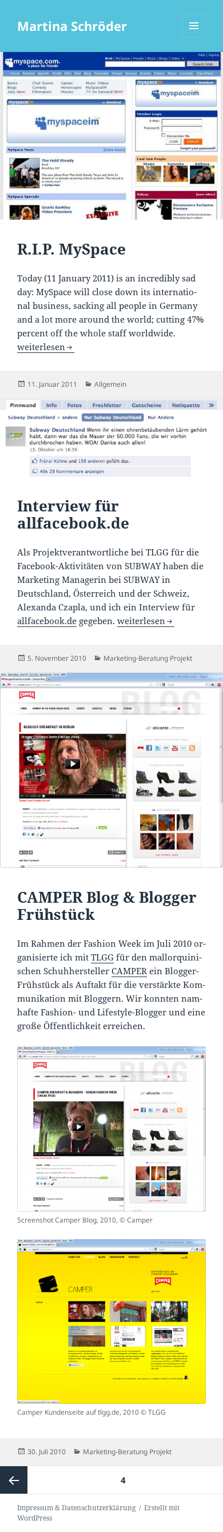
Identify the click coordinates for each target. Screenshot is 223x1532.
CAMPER (129, 971)
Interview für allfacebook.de (73, 514)
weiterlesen (45, 346)
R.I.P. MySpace (71, 249)
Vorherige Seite (13, 1480)
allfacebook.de (47, 620)
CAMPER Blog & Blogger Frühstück (107, 905)
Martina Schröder (72, 25)
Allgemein (110, 384)
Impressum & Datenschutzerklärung (76, 1508)
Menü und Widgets (194, 37)
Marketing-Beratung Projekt (147, 658)
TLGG (102, 957)
